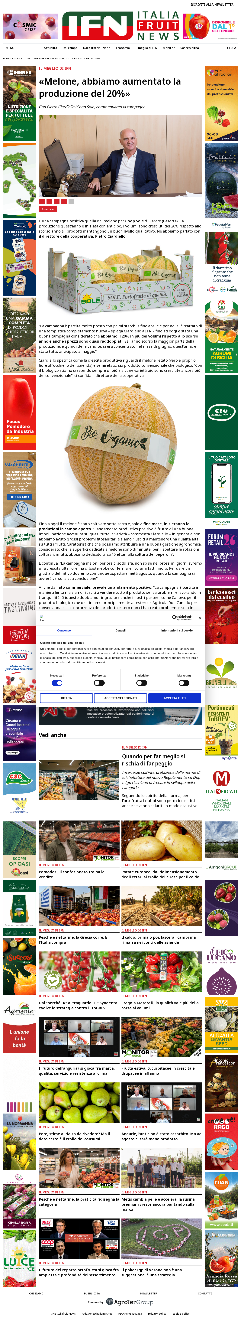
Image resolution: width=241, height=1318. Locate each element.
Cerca (231, 48)
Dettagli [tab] (120, 630)
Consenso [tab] (64, 630)
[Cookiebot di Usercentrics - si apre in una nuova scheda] (175, 618)
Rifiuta (66, 698)
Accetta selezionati (120, 698)
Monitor (169, 48)
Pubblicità (92, 1293)
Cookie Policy (181, 1313)
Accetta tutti (175, 698)
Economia (123, 48)
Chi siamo (36, 1293)
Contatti (205, 1293)
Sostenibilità (189, 48)
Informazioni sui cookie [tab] (176, 630)
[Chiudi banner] (199, 618)
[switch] (99, 683)
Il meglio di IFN (146, 48)
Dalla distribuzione (96, 48)
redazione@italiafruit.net (97, 1313)
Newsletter (148, 1293)
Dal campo (70, 48)
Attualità (50, 48)
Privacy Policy (157, 1313)
